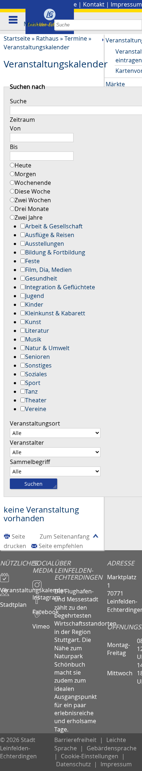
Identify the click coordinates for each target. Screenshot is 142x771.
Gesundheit (41, 278)
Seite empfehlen (61, 546)
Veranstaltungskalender (37, 47)
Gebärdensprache (112, 748)
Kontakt (93, 4)
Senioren (37, 357)
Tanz (31, 391)
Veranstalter (27, 443)
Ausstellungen (44, 244)
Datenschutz (73, 764)
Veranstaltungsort (35, 423)
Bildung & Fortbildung (55, 252)
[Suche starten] (137, 25)
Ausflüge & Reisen (49, 235)
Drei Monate (32, 209)
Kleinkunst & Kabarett (55, 313)
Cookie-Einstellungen (89, 756)
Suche (18, 101)
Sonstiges (38, 365)
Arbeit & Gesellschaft (54, 226)
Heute (23, 165)
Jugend (34, 296)
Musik (33, 339)
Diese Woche (32, 191)
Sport (32, 383)
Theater (36, 400)
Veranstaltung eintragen (128, 55)
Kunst (33, 322)
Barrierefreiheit (75, 740)
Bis (14, 147)
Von (15, 128)
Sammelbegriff (30, 462)
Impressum (126, 4)
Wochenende (33, 183)
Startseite (17, 38)
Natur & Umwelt (47, 348)
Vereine (35, 409)
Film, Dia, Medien (48, 270)
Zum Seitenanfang (65, 536)
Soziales (36, 374)
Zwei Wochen (33, 200)
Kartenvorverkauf (128, 71)
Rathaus (47, 38)
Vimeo (41, 623)
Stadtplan (13, 601)
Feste (32, 261)
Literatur (37, 331)
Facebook (43, 608)
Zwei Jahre (29, 217)
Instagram (43, 594)
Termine (75, 38)
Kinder (34, 304)
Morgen (25, 174)
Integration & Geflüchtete (60, 287)
